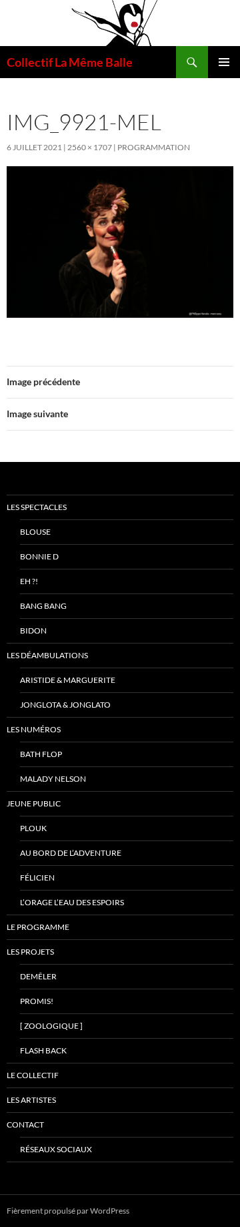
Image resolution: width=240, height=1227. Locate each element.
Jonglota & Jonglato (65, 705)
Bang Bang (43, 606)
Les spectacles (37, 507)
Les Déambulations (47, 655)
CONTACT (25, 1125)
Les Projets (30, 952)
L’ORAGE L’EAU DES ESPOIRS (72, 902)
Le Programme (38, 927)
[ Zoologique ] (51, 1026)
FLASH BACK (43, 1050)
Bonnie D (39, 556)
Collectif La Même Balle (70, 62)
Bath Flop (41, 754)
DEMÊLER (38, 976)
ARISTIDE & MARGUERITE (67, 680)
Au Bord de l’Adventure (70, 853)
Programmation (153, 147)
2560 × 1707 (89, 147)
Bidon (33, 631)
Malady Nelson (53, 779)
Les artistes (31, 1100)
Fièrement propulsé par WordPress (68, 1211)
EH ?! (29, 581)
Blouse (35, 532)
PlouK (33, 828)
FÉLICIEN (37, 878)
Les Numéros (34, 729)
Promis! (36, 1001)
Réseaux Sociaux (56, 1149)
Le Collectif (33, 1075)
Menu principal (224, 62)
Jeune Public (34, 803)
